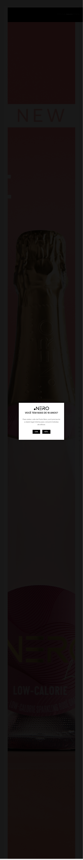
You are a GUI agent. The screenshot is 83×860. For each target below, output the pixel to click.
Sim (36, 432)
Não (46, 432)
